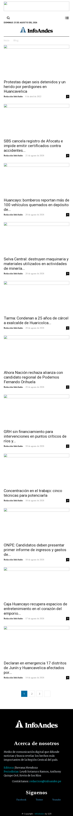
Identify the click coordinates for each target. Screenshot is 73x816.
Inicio (6, 40)
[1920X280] (36, 10)
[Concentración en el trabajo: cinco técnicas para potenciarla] (36, 470)
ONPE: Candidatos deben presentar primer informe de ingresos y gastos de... (35, 550)
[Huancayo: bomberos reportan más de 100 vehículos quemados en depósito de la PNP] (36, 179)
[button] (8, 17)
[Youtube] (49, 799)
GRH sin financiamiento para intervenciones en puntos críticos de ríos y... (35, 436)
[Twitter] (33, 799)
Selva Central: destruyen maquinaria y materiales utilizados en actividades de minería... (36, 264)
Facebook (21, 799)
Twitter (39, 799)
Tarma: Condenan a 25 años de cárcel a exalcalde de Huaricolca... (36, 320)
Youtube (56, 799)
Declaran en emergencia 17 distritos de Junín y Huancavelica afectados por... (35, 668)
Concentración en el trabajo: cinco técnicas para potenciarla (33, 493)
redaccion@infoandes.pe (45, 781)
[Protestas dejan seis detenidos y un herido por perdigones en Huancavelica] (36, 61)
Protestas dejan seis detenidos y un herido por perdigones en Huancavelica (35, 87)
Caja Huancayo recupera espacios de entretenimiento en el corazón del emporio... (35, 609)
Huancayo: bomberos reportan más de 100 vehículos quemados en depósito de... (36, 205)
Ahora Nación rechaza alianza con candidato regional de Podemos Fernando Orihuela (33, 377)
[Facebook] (13, 799)
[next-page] (47, 694)
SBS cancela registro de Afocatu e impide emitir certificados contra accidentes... (33, 146)
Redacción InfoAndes (13, 96)
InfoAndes (39, 814)
